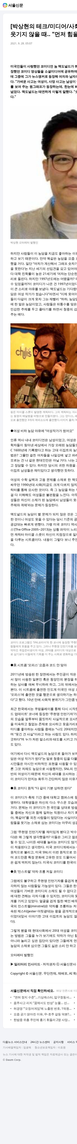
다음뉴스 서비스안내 (15, 1042)
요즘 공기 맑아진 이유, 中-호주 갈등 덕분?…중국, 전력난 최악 (43, 1014)
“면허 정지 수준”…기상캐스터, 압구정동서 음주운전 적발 (43, 997)
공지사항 (58, 1042)
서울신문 (15, 5)
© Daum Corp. (12, 1059)
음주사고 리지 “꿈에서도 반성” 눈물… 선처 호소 (43, 1003)
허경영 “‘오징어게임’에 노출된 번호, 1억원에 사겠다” (43, 1008)
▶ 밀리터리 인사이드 (25, 964)
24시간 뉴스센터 (40, 1042)
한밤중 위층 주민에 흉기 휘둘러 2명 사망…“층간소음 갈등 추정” (43, 1020)
